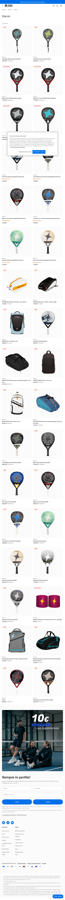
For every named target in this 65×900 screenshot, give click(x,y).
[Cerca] (54, 6)
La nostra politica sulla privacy (9, 815)
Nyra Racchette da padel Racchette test (12, 260)
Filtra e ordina (58, 896)
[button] (3, 6)
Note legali (22, 147)
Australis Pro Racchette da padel (42, 59)
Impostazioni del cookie (25, 151)
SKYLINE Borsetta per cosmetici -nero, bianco (14, 302)
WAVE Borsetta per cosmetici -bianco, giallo (45, 302)
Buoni (16, 849)
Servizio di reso (5, 837)
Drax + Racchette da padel (9, 501)
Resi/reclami (18, 839)
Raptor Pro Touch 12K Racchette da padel (44, 98)
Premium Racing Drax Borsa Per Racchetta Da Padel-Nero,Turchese (47, 659)
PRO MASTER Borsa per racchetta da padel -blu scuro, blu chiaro (47, 422)
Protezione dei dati (21, 863)
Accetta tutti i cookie (39, 151)
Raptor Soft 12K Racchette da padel (11, 98)
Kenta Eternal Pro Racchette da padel (43, 700)
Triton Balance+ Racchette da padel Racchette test (47, 176)
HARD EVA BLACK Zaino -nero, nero (42, 380)
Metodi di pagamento (20, 831)
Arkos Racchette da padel (40, 341)
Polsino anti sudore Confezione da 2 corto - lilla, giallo (47, 619)
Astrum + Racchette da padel (9, 619)
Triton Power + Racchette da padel (11, 541)
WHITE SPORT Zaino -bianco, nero (11, 421)
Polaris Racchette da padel (40, 580)
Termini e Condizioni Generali (34, 863)
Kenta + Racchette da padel (9, 580)
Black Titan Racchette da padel (41, 462)
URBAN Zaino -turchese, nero (10, 341)
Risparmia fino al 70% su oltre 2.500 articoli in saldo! (32, 2)
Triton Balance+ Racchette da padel (11, 462)
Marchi (9, 9)
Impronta (44, 863)
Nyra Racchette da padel (39, 541)
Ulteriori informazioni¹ (22, 815)
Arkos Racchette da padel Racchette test (13, 176)
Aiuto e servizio (5, 831)
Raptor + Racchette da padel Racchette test (13, 218)
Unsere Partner (5, 849)
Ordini (3, 834)
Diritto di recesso (19, 842)
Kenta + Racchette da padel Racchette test (44, 260)
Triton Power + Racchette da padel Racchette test (46, 218)
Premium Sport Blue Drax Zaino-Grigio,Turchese (15, 659)
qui (35, 145)
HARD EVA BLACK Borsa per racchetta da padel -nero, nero (16, 381)
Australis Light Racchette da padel (11, 59)
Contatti (4, 840)
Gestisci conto (18, 845)
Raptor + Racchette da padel (40, 501)
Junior (3, 700)
